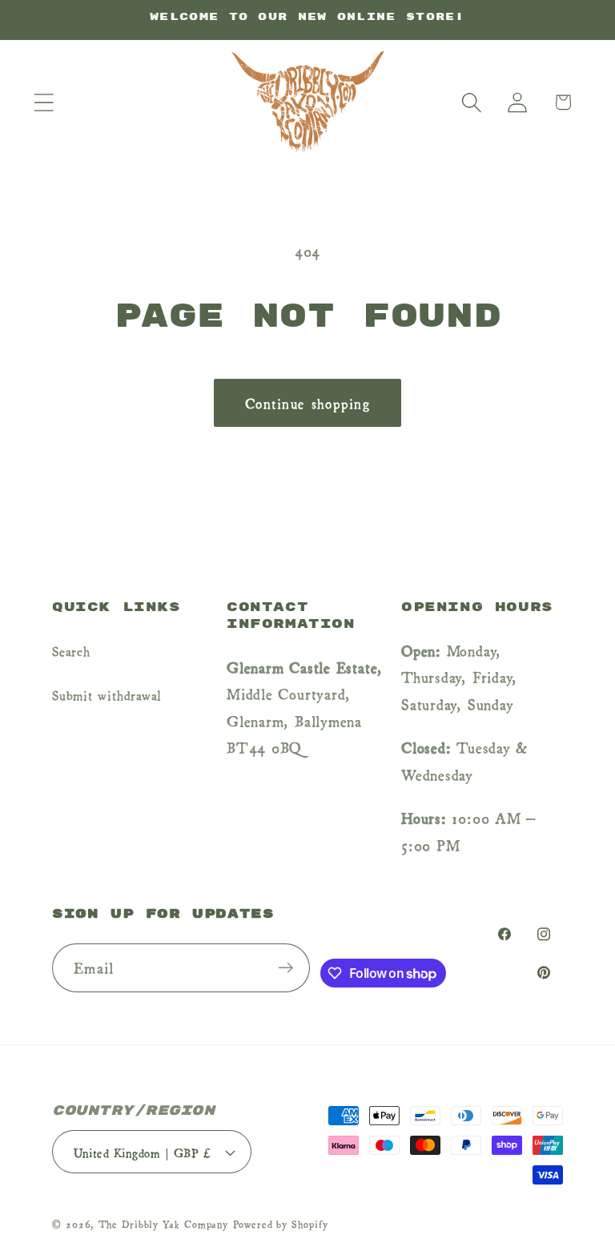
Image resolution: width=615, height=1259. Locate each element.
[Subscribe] (285, 967)
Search (71, 650)
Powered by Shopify (280, 1224)
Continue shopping (307, 402)
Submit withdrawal (107, 694)
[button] (43, 102)
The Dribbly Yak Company (163, 1224)
